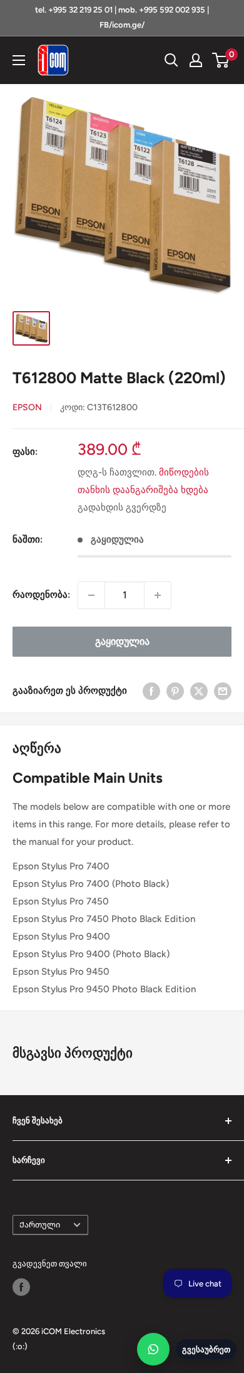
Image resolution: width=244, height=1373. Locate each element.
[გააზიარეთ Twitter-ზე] (199, 691)
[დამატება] (158, 595)
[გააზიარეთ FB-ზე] (151, 691)
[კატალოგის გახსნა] (19, 60)
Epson (27, 407)
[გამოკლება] (91, 595)
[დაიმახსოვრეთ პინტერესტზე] (175, 691)
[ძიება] (171, 60)
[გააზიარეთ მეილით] (222, 691)
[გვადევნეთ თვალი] (21, 1287)
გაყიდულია (122, 641)
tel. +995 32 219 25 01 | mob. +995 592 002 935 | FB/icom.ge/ (122, 17)
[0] (221, 60)
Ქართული (39, 1224)
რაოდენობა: (41, 594)
